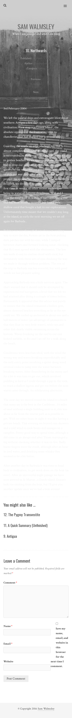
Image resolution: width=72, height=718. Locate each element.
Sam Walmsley (46, 709)
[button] (67, 3)
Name (7, 626)
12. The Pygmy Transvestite (21, 514)
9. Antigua (10, 536)
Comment (10, 583)
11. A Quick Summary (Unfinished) (25, 525)
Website (8, 661)
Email (7, 644)
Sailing (41, 68)
